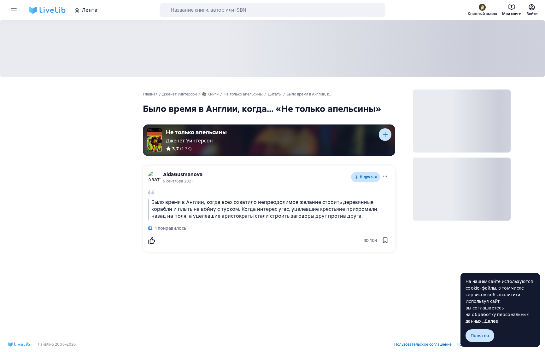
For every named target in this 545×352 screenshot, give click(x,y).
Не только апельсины (196, 132)
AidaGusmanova (182, 174)
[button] (385, 176)
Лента (89, 10)
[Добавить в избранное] (385, 240)
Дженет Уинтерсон (189, 140)
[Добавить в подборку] (385, 134)
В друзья (368, 177)
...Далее (490, 321)
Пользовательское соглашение (423, 344)
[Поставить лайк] (151, 240)
